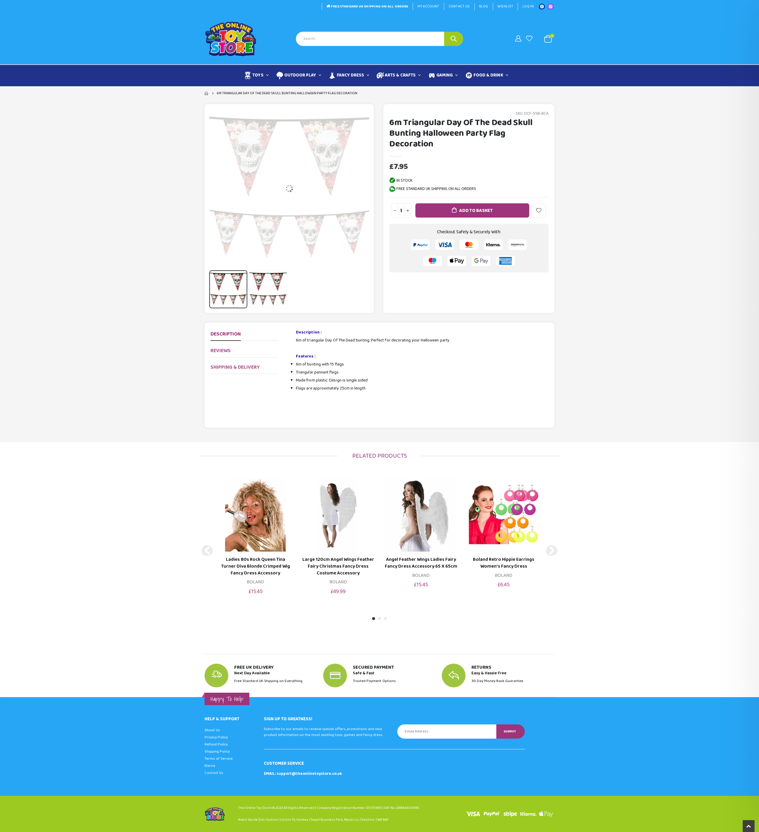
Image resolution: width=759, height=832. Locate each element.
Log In (528, 6)
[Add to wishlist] (539, 210)
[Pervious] (207, 550)
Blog (483, 6)
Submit (510, 731)
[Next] (552, 550)
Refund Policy (216, 744)
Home (207, 93)
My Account (428, 6)
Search (453, 39)
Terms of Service (219, 759)
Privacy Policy (216, 737)
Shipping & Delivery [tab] (235, 367)
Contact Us (459, 6)
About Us (212, 730)
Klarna (210, 766)
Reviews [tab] (221, 351)
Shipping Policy (217, 751)
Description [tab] (226, 334)
